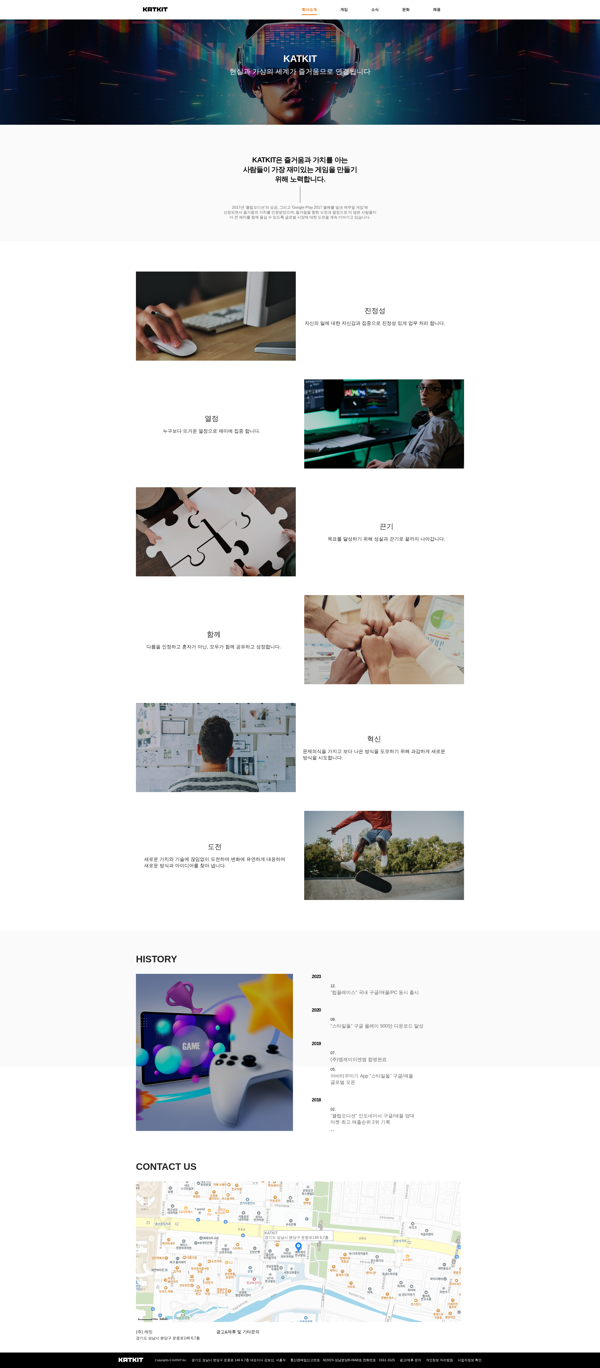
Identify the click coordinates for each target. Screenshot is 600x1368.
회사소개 (309, 9)
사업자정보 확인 (470, 1360)
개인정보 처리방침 (439, 1360)
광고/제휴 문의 (410, 1360)
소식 (375, 9)
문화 (406, 9)
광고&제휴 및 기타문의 (237, 1332)
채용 (437, 9)
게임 (344, 9)
